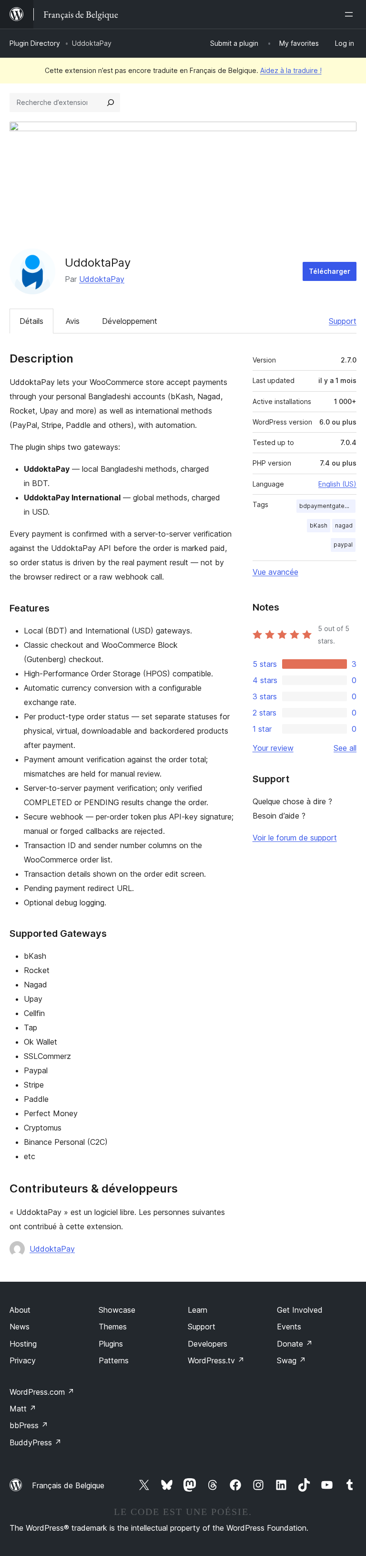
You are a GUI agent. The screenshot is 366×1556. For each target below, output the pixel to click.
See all (345, 748)
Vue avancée (275, 572)
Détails (31, 321)
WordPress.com (42, 1392)
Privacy (23, 1360)
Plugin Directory (35, 43)
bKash (318, 525)
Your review (273, 748)
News (20, 1326)
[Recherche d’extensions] (110, 102)
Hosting (23, 1344)
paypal (343, 544)
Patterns (114, 1360)
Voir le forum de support (295, 837)
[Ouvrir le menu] (351, 14)
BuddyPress (35, 1442)
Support (342, 321)
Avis (73, 321)
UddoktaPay (101, 279)
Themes (113, 1326)
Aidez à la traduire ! (291, 70)
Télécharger (329, 271)
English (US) (337, 484)
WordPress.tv (216, 1360)
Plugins (111, 1344)
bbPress (29, 1425)
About (20, 1310)
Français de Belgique (68, 1485)
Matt (23, 1408)
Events (289, 1326)
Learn (197, 1310)
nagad (344, 525)
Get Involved (300, 1310)
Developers (207, 1344)
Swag (291, 1360)
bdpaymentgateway (327, 505)
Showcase (117, 1310)
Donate (295, 1344)
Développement (129, 321)
